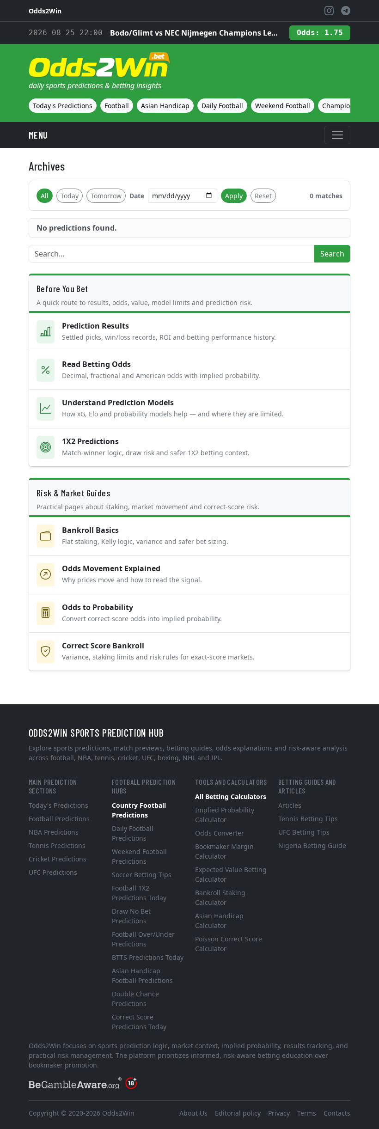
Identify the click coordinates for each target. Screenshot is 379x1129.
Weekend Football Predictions (139, 856)
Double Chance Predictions (135, 998)
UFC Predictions (53, 872)
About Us (193, 1113)
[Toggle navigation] (337, 135)
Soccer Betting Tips (141, 874)
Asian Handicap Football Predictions (142, 975)
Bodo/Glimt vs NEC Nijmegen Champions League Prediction (196, 33)
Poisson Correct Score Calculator (228, 943)
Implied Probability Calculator (224, 815)
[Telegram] (345, 11)
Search (332, 254)
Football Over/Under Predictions (143, 939)
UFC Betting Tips (304, 832)
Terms (306, 1113)
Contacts (337, 1113)
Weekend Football (282, 105)
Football (116, 105)
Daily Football (222, 105)
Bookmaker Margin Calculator (224, 851)
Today (70, 195)
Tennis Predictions (57, 845)
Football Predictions (59, 818)
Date (136, 195)
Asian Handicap (165, 105)
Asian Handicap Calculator (219, 920)
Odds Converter (219, 833)
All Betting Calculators (230, 796)
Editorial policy (238, 1113)
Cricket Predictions (57, 858)
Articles (289, 805)
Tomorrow (106, 195)
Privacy (279, 1113)
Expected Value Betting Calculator (231, 874)
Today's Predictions (62, 105)
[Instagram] (329, 11)
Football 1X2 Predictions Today (139, 893)
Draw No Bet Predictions (131, 916)
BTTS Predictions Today (147, 957)
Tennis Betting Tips (308, 818)
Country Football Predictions (139, 810)
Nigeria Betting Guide (312, 845)
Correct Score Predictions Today (139, 1022)
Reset (263, 195)
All (45, 195)
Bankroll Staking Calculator (220, 897)
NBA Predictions (54, 832)
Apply (234, 195)
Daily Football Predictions (132, 833)
